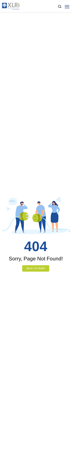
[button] (67, 6)
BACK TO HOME (36, 268)
